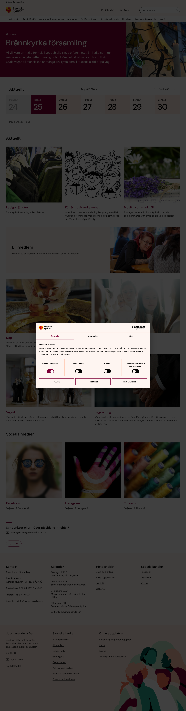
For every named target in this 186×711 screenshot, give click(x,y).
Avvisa (57, 382)
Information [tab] (93, 336)
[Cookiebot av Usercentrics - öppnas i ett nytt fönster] (136, 328)
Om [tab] (130, 336)
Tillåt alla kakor (129, 382)
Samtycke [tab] (55, 336)
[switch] (78, 371)
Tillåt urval (93, 382)
